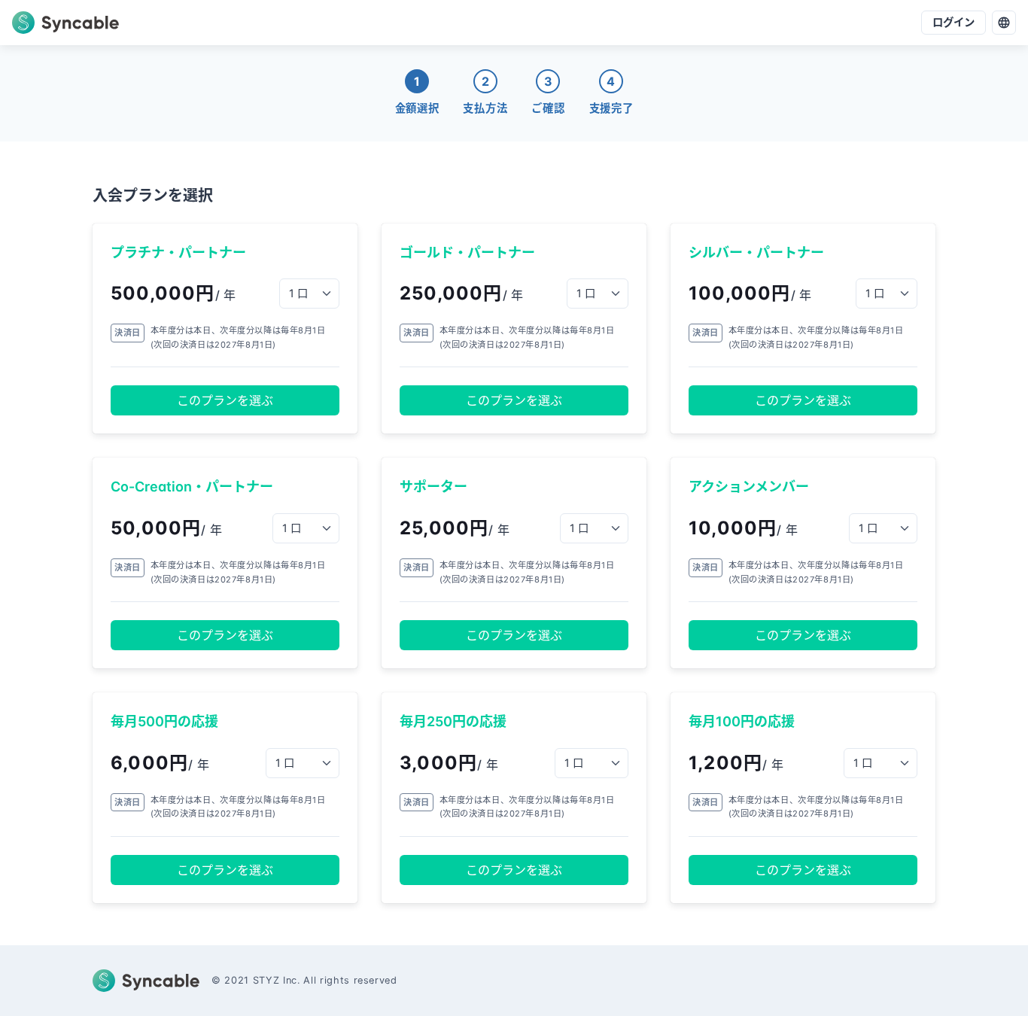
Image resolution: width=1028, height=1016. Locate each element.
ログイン (953, 22)
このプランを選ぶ (225, 400)
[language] (1004, 23)
